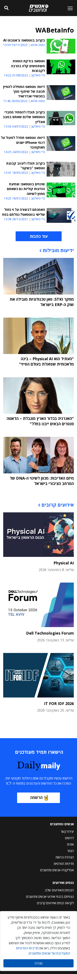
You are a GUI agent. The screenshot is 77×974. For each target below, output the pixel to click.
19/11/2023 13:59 (15, 45)
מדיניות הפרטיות (64, 863)
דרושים (69, 838)
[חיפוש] (6, 8)
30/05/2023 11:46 (15, 101)
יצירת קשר (67, 831)
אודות (70, 844)
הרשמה (36, 797)
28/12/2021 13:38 (16, 219)
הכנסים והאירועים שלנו (59, 890)
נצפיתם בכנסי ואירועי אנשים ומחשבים (50, 896)
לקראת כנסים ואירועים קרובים (55, 903)
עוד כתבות (38, 236)
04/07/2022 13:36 (16, 126)
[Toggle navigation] (68, 8)
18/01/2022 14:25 (16, 198)
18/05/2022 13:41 (16, 173)
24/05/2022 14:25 (16, 152)
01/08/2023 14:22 (16, 75)
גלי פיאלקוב (38, 75)
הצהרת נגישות (65, 857)
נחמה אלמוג (37, 45)
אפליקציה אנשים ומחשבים (57, 870)
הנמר (70, 851)
